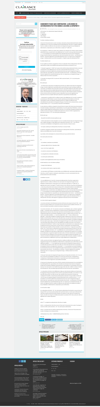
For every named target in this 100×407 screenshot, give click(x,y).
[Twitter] (83, 2)
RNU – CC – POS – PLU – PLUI (22, 119)
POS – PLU (41, 2)
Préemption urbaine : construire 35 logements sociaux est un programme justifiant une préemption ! (26, 171)
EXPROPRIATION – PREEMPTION (23, 117)
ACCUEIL (18, 109)
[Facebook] (82, 2)
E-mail (19, 49)
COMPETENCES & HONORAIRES (50, 13)
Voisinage (53, 374)
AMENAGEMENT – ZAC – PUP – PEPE (24, 111)
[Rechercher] (36, 24)
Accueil (17, 12)
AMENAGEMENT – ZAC (19, 2)
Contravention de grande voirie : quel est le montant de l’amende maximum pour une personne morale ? (40, 371)
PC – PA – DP (35, 2)
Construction (63, 374)
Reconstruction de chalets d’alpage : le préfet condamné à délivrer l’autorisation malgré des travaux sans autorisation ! (46, 345)
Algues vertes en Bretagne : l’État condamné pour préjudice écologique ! (21, 374)
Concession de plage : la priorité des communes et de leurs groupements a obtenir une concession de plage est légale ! (40, 379)
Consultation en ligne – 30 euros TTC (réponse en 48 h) (31, 13)
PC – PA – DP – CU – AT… (21, 115)
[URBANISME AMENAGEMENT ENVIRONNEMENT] (26, 7)
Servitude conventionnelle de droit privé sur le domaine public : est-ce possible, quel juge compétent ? (39, 395)
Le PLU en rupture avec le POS (22, 127)
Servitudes (53, 376)
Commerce (64, 375)
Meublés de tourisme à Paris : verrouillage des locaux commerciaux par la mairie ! (75, 344)
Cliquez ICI (26, 36)
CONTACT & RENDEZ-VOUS (76, 13)
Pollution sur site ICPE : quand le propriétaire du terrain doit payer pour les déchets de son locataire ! (21, 370)
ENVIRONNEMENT (28, 2)
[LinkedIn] (84, 2)
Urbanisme (53, 375)
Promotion (58, 374)
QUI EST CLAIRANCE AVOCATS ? (63, 13)
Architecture (58, 375)
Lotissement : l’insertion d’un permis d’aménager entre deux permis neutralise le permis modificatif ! (45, 17)
